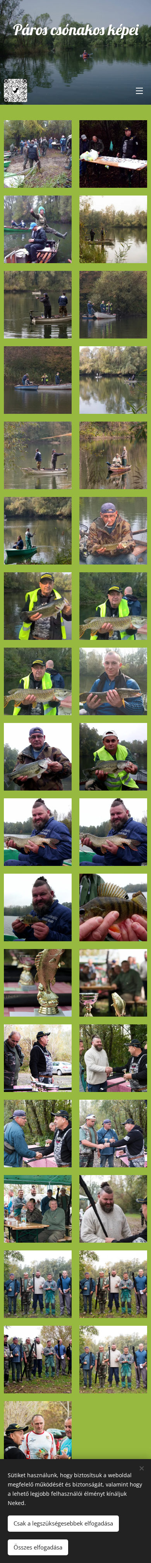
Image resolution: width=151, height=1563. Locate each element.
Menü (139, 90)
